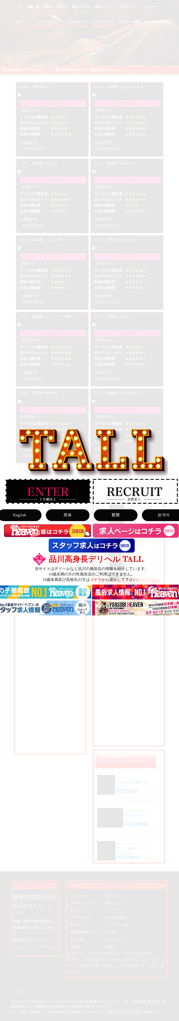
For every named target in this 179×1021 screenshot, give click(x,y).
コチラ (96, 579)
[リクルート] (135, 491)
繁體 (116, 515)
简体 (68, 515)
